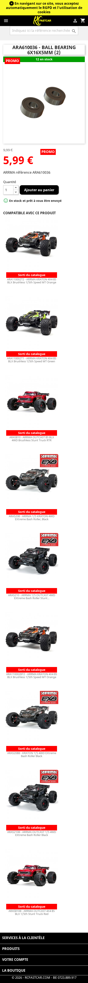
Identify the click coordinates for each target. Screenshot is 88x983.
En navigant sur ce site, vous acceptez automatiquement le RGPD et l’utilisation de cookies (44, 7)
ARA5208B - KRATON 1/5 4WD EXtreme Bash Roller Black (31, 754)
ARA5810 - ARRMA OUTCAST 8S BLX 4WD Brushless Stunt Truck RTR (31, 439)
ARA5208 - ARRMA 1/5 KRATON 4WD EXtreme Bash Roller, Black (31, 518)
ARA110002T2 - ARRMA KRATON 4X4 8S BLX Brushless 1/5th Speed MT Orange (31, 281)
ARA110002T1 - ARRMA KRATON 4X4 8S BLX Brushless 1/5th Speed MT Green (31, 360)
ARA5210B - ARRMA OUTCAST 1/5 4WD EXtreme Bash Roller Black (31, 833)
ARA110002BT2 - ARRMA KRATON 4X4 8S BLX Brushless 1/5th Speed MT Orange (31, 676)
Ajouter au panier (39, 190)
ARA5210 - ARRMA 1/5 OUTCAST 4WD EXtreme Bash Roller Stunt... (31, 597)
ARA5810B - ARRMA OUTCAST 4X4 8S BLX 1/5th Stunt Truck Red (32, 912)
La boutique (13, 970)
